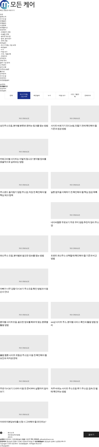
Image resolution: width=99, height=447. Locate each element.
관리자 (10, 437)
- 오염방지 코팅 (5, 32)
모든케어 (3, 30)
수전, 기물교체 (75, 95)
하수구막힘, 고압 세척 (24, 95)
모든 (1, 14)
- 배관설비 (3, 47)
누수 (49, 95)
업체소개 (3, 17)
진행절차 (3, 21)
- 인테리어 (3, 56)
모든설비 (3, 43)
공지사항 (3, 67)
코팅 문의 (3, 60)
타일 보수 (62, 95)
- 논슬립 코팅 (4, 34)
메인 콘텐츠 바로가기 (7, 10)
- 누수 (2, 49)
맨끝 (6, 433)
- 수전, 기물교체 (5, 54)
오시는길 (3, 19)
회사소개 (11, 433)
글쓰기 (91, 435)
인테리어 (88, 95)
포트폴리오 (4, 28)
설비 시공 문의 (5, 63)
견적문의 (3, 58)
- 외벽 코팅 (3, 41)
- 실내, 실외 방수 (5, 38)
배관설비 (37, 95)
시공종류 (3, 25)
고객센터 (3, 65)
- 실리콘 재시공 (5, 36)
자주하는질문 (4, 69)
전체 (11, 95)
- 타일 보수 (3, 52)
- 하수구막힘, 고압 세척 (8, 45)
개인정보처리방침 (14, 435)
